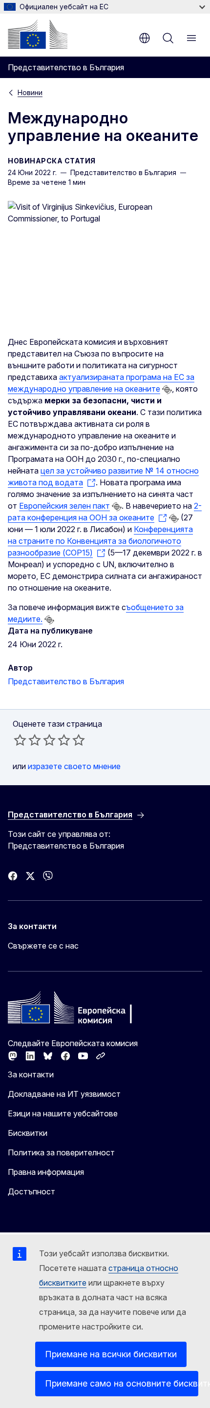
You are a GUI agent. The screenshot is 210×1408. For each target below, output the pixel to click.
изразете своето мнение (74, 766)
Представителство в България (66, 681)
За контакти (31, 1074)
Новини (30, 92)
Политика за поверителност (61, 1152)
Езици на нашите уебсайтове (63, 1113)
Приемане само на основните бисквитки (121, 1383)
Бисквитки (27, 1133)
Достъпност (31, 1191)
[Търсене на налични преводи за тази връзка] (167, 390)
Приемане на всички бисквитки (111, 1354)
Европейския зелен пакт (64, 506)
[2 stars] (27, 740)
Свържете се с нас (43, 946)
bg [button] (144, 38)
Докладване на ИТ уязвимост (64, 1094)
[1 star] (20, 740)
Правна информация (46, 1172)
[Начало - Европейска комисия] (37, 34)
